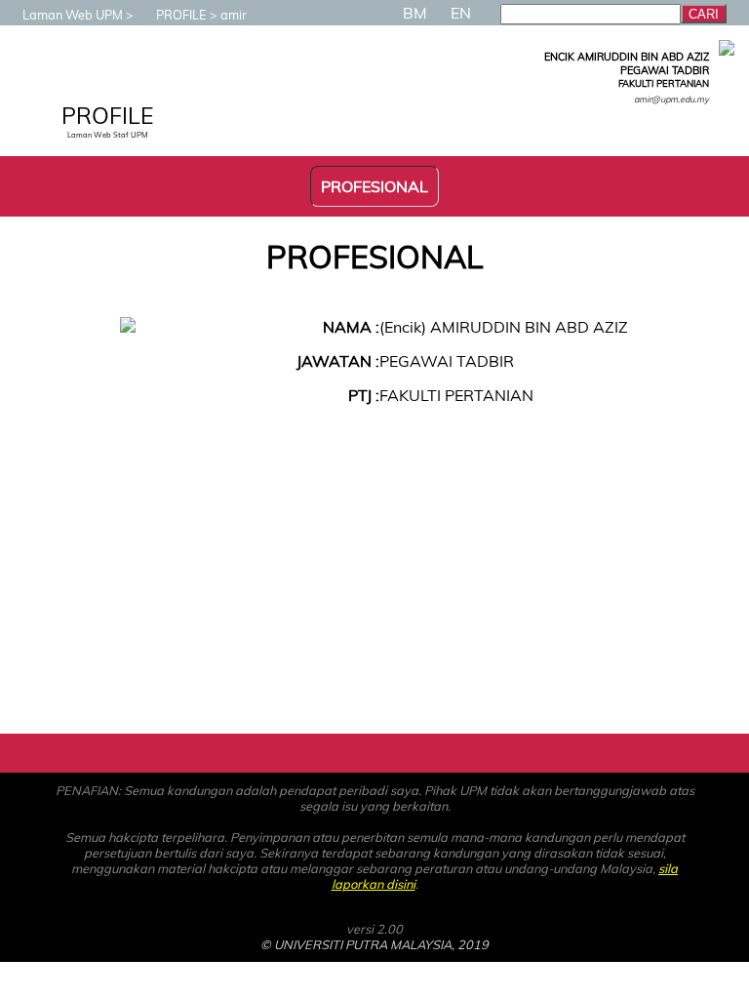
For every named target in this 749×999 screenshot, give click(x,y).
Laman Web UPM (72, 14)
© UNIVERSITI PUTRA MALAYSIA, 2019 (374, 944)
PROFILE (181, 14)
